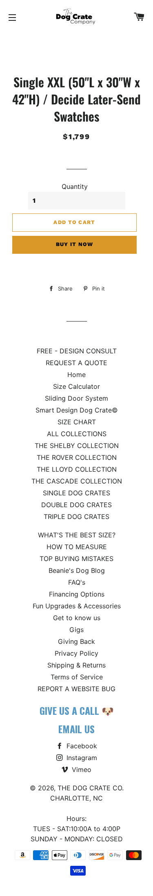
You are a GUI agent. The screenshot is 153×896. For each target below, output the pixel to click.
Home (76, 374)
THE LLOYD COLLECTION (77, 469)
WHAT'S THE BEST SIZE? (76, 535)
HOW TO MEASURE (77, 547)
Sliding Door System (76, 398)
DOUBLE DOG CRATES (76, 505)
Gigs (76, 629)
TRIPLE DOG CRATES (76, 516)
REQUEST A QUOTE (76, 363)
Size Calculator (76, 386)
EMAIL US (76, 728)
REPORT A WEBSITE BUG (76, 689)
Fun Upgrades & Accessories (77, 606)
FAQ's (76, 582)
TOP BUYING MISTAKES (76, 558)
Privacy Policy (76, 653)
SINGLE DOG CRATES (76, 493)
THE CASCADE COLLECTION (76, 481)
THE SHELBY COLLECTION (77, 445)
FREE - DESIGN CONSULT (77, 351)
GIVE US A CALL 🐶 (77, 710)
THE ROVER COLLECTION (77, 457)
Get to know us (76, 618)
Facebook (80, 746)
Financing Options (76, 594)
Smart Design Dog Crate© (76, 410)
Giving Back (76, 641)
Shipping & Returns (76, 665)
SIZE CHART (77, 422)
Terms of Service (77, 677)
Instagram (80, 758)
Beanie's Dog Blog (77, 570)
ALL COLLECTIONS (76, 434)
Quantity (75, 186)
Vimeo (80, 769)
